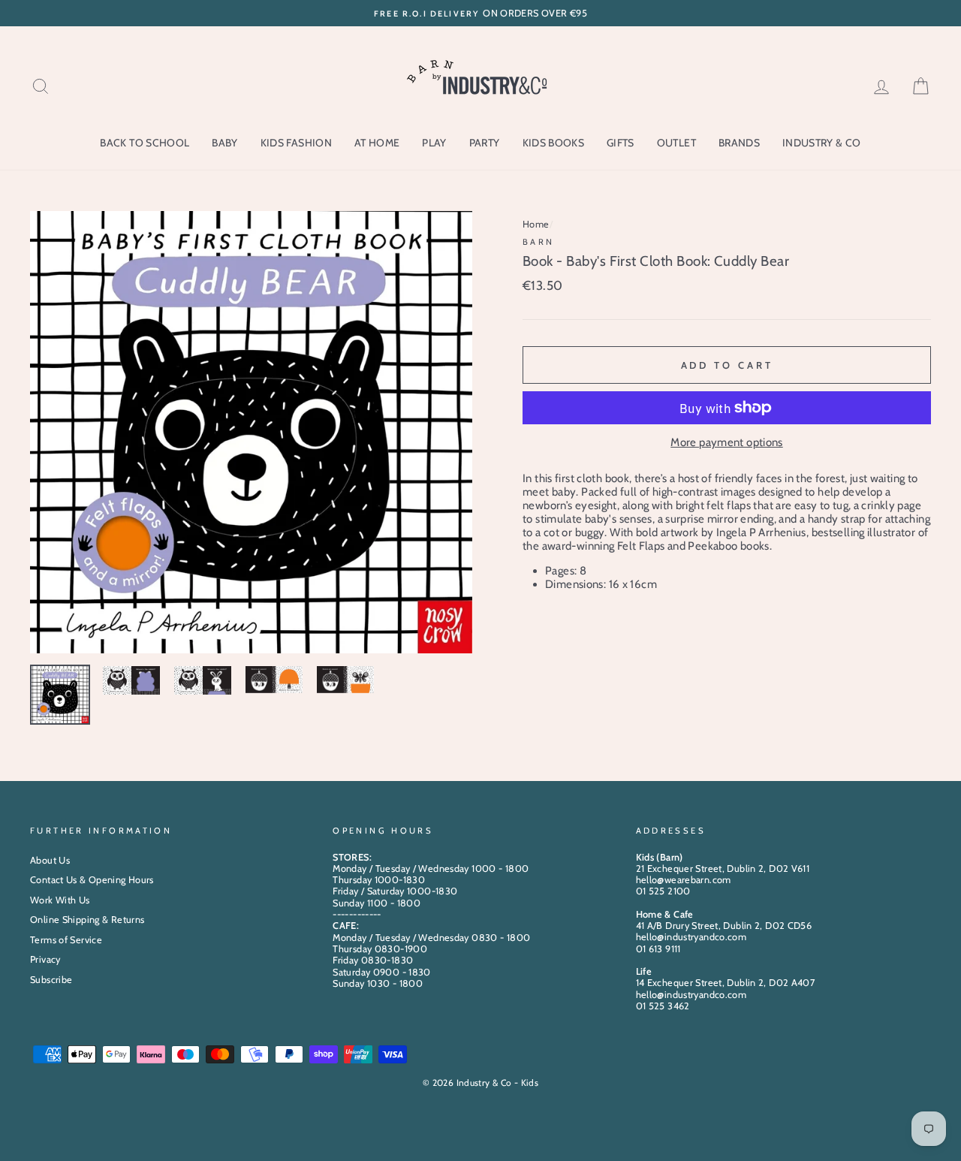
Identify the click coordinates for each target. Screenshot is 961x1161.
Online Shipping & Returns (87, 919)
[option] (480, 13)
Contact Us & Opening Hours (92, 879)
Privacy (45, 959)
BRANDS (739, 142)
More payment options (726, 442)
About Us (50, 860)
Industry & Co (821, 142)
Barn (539, 242)
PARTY (484, 142)
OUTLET (676, 142)
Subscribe (51, 979)
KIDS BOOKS (554, 142)
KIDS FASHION (296, 142)
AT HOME (376, 142)
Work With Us (60, 900)
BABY (224, 142)
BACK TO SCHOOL (144, 142)
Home (536, 224)
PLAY (434, 142)
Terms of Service (66, 939)
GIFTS (620, 142)
